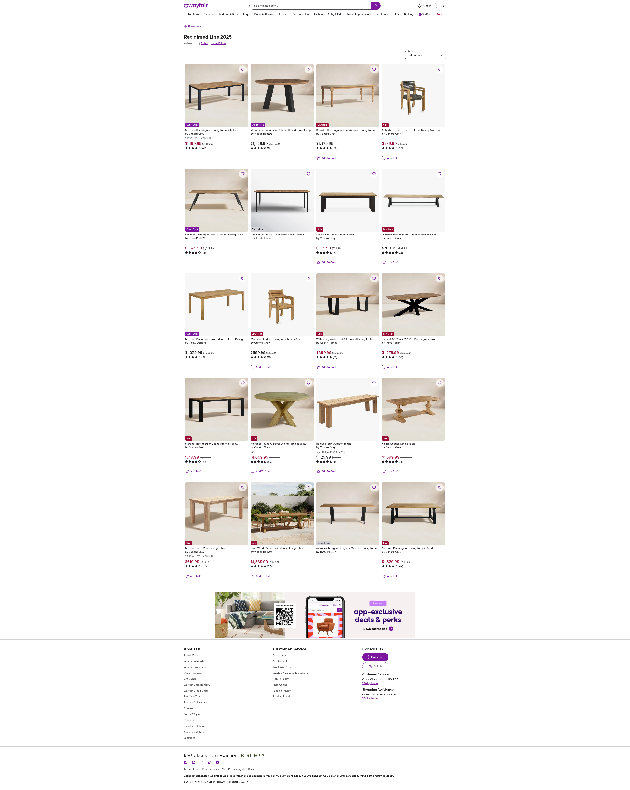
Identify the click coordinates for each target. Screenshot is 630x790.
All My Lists (194, 26)
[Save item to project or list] (243, 69)
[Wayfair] (196, 5)
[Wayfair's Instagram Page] (201, 762)
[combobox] (311, 6)
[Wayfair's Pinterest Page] (194, 762)
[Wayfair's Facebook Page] (186, 762)
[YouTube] (217, 762)
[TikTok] (209, 762)
